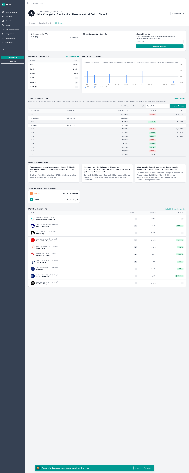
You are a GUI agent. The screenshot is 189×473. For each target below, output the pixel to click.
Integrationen (10, 34)
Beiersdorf (39, 269)
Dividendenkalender (12, 29)
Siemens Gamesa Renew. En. (45, 219)
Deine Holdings (45, 23)
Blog (3, 49)
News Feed (9, 21)
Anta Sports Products (43, 255)
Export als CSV (180, 98)
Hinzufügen (178, 13)
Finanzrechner (10, 38)
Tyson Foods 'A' (41, 262)
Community (9, 42)
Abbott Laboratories (42, 226)
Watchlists (9, 16)
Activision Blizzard (42, 284)
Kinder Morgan (41, 248)
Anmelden (12, 61)
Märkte (8, 25)
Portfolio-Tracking (11, 12)
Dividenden (59, 23)
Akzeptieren (148, 468)
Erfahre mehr (86, 468)
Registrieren (12, 57)
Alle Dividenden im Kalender (175, 209)
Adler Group (40, 233)
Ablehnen (138, 468)
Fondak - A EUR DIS (42, 277)
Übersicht (32, 23)
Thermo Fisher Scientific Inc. (45, 241)
